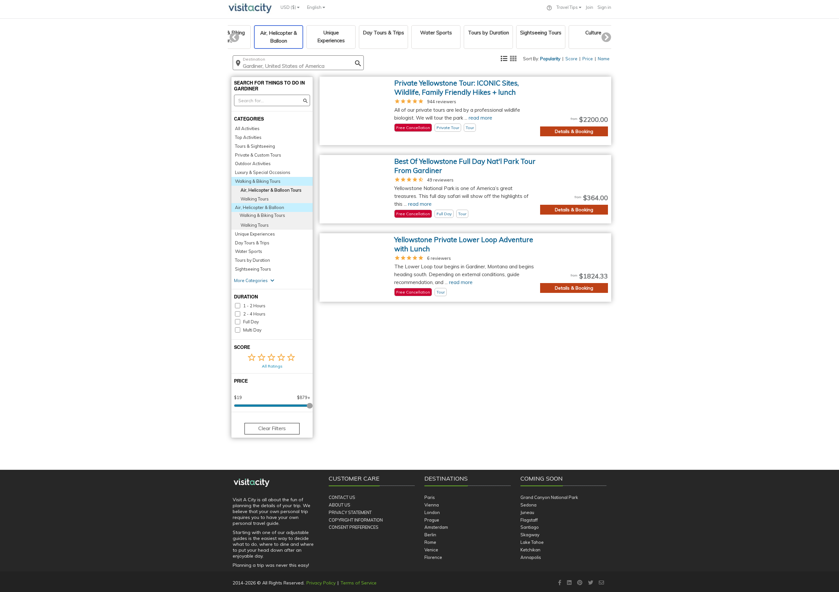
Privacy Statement (350, 512)
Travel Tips (567, 7)
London (432, 512)
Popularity (550, 58)
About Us (339, 504)
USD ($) (289, 7)
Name (604, 58)
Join (589, 7)
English (314, 7)
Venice (431, 549)
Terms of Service (359, 583)
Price (587, 58)
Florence (433, 557)
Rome (430, 542)
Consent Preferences (354, 527)
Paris (429, 497)
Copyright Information (356, 520)
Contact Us (342, 497)
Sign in (604, 7)
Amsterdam (436, 527)
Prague (431, 520)
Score (571, 58)
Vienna (431, 504)
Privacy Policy (321, 583)
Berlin (430, 534)
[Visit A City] (251, 483)
